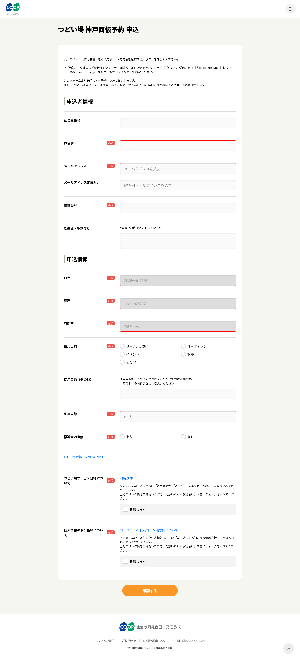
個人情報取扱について (156, 640)
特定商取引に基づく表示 (190, 640)
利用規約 (126, 478)
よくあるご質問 (105, 640)
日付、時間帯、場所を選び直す (84, 457)
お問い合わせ (128, 640)
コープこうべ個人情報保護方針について (149, 530)
